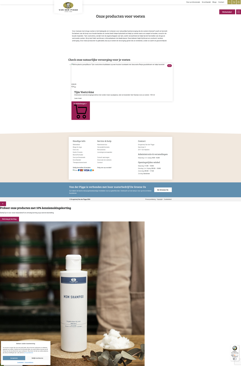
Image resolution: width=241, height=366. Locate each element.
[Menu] (238, 346)
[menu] (238, 11)
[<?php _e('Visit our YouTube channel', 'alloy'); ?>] (104, 170)
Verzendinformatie (103, 147)
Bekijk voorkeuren (37, 358)
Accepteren (14, 358)
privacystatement (28, 352)
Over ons (76, 150)
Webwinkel (227, 12)
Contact (221, 2)
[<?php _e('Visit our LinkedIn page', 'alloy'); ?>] (107, 170)
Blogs (214, 2)
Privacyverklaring (29, 362)
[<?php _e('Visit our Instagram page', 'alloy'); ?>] (98, 170)
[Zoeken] (229, 2)
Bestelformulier (78, 155)
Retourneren (101, 150)
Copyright (160, 199)
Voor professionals (193, 2)
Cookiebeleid (20, 362)
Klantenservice (102, 144)
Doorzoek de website (104, 160)
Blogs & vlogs (77, 147)
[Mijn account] (238, 2)
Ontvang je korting (9, 219)
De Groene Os (162, 189)
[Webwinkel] (234, 2)
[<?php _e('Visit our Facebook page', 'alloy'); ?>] (101, 170)
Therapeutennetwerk (80, 162)
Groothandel (206, 2)
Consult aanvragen (103, 157)
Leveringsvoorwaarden (104, 152)
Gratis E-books (77, 152)
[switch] (235, 359)
